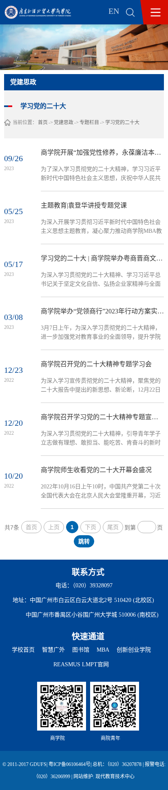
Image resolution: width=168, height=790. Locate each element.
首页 (43, 122)
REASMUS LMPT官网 (81, 664)
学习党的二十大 (122, 122)
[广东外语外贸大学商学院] (43, 12)
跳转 (84, 541)
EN (113, 11)
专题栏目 (89, 122)
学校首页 (23, 650)
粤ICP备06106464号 (70, 764)
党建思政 (63, 122)
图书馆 (80, 650)
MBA (103, 650)
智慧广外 (53, 650)
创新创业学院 (134, 650)
